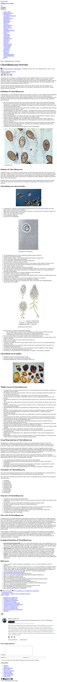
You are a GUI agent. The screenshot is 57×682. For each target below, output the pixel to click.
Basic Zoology (7, 26)
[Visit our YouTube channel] (4, 679)
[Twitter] (14, 637)
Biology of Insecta (8, 27)
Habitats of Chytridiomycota (10, 599)
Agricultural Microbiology (10, 15)
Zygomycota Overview (7, 592)
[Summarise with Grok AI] (7, 75)
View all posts (11, 621)
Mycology (17, 61)
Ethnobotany (7, 39)
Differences (6, 53)
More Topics (7, 22)
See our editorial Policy (13, 639)
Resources (6, 51)
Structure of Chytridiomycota (11, 607)
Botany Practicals (8, 45)
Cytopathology (7, 47)
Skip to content (4, 1)
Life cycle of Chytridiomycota (11, 608)
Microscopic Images (8, 13)
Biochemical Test (8, 43)
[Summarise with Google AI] (11, 75)
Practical (6, 42)
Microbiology (7, 14)
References (6, 611)
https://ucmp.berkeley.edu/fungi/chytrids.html (14, 572)
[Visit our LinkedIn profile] (6, 679)
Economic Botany (8, 38)
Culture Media (7, 46)
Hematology (6, 49)
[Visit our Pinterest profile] (12, 679)
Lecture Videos (7, 11)
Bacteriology (7, 17)
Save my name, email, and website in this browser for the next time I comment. (20, 660)
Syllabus (6, 57)
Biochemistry (7, 19)
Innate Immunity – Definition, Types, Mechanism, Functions (16, 593)
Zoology (6, 23)
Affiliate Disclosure (8, 668)
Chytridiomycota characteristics (31, 590)
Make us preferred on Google (9, 71)
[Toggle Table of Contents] (2, 614)
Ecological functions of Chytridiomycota (13, 609)
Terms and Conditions (9, 670)
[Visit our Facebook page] (2, 679)
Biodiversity (6, 37)
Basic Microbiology (8, 18)
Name (2, 657)
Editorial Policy (7, 676)
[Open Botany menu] (7, 33)
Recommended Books (9, 54)
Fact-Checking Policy (9, 674)
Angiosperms (7, 34)
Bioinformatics (7, 21)
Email (24, 657)
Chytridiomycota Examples (10, 601)
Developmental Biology (9, 30)
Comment (3, 654)
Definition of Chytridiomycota (11, 597)
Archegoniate (7, 35)
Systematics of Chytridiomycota (11, 605)
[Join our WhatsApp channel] (10, 679)
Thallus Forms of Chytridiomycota (12, 603)
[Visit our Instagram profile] (8, 679)
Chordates (6, 29)
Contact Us (6, 666)
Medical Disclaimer (8, 673)
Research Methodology (9, 55)
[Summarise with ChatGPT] (2, 75)
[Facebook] (11, 637)
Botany (5, 33)
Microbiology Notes (9, 61)
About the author (23, 639)
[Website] (9, 637)
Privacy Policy (7, 669)
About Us (6, 665)
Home (2, 61)
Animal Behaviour (8, 25)
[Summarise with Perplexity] (4, 75)
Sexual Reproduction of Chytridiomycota (13, 604)
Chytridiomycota (20, 590)
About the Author (8, 672)
